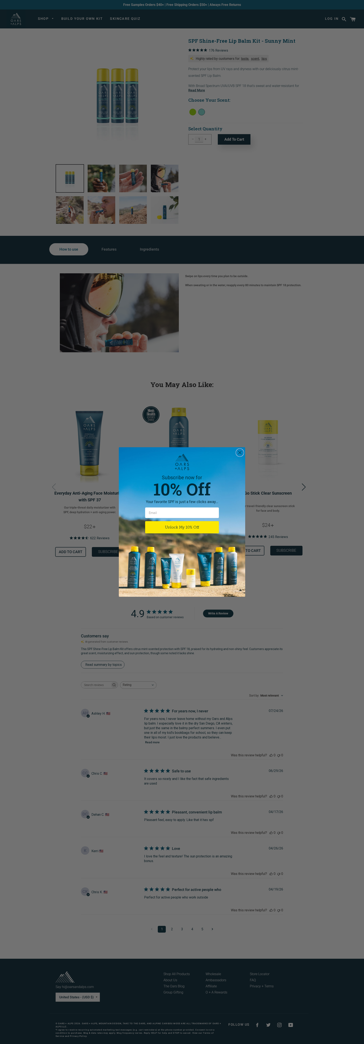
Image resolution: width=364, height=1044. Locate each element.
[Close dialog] (240, 452)
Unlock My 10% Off (182, 527)
